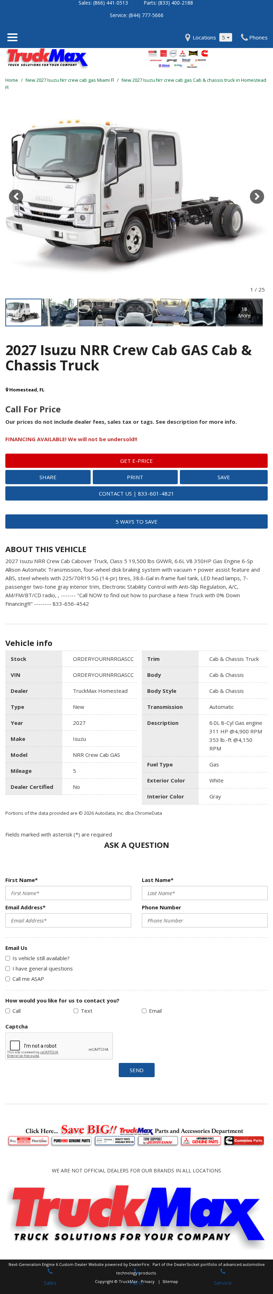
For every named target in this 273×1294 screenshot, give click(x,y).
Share (48, 477)
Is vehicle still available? (41, 958)
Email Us (16, 947)
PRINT (135, 477)
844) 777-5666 (147, 15)
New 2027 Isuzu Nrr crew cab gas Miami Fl (70, 80)
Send (137, 1070)
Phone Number (161, 907)
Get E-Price (136, 460)
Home (12, 80)
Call (16, 1010)
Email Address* (25, 907)
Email (155, 1010)
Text (86, 1010)
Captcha (16, 1026)
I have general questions (42, 968)
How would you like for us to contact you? (62, 1000)
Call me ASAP (28, 978)
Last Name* (157, 879)
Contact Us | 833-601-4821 (136, 493)
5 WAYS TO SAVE (136, 521)
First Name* (21, 879)
